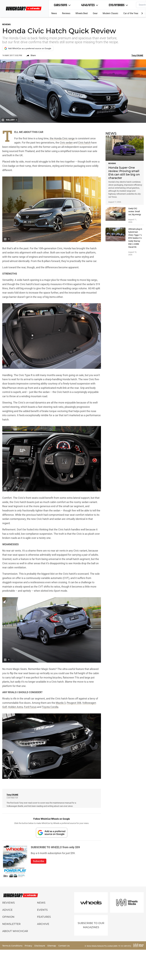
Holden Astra (15, 706)
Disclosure (40, 945)
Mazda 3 (61, 702)
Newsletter (11, 924)
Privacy (29, 945)
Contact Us (64, 945)
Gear (95, 13)
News (54, 13)
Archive (43, 924)
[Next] (142, 13)
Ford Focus (30, 706)
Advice (7, 909)
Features (44, 916)
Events (42, 909)
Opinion (8, 916)
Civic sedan (66, 142)
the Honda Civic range (62, 138)
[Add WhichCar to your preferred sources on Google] (51, 832)
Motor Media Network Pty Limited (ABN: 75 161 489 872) (109, 946)
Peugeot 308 (74, 702)
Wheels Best (81, 13)
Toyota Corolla (50, 706)
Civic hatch (84, 142)
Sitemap (52, 945)
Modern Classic (110, 13)
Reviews (66, 13)
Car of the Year (130, 13)
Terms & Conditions (12, 945)
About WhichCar (15, 931)
